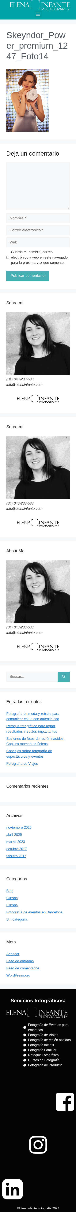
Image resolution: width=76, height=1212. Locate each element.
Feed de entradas (20, 961)
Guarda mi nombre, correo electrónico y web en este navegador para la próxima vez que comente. (40, 257)
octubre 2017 (16, 849)
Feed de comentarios (22, 968)
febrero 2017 (16, 856)
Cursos (12, 898)
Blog (9, 891)
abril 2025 (14, 835)
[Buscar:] (32, 677)
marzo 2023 (15, 842)
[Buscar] (64, 677)
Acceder (12, 954)
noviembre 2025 (18, 828)
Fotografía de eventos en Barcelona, (35, 912)
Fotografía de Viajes (22, 764)
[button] (38, 13)
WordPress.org (18, 975)
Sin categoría (16, 919)
